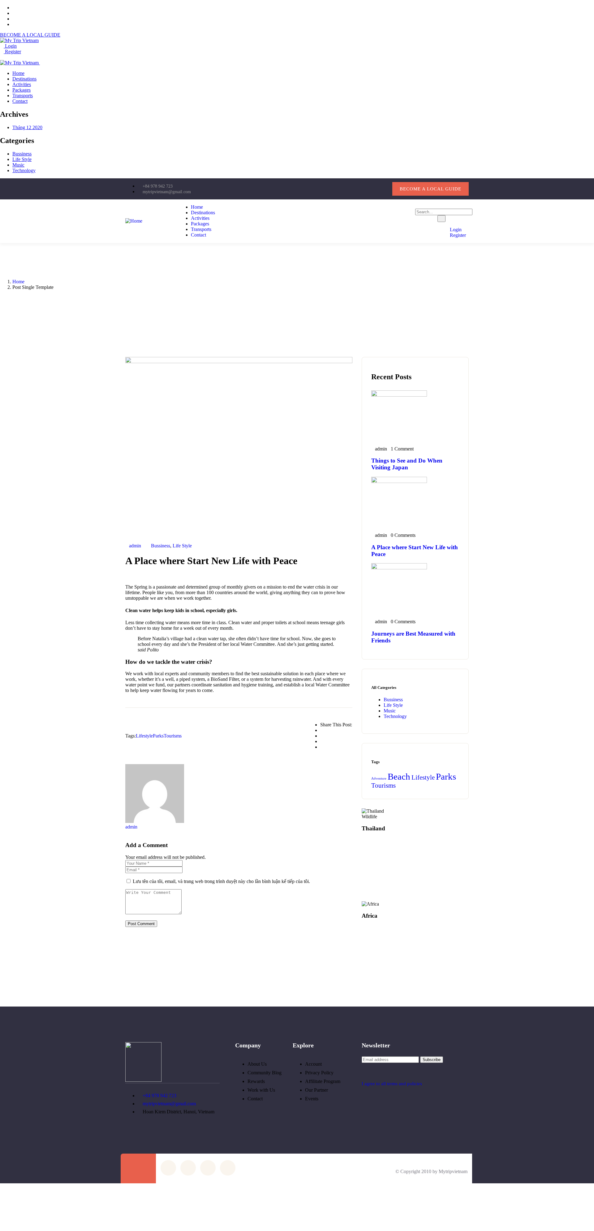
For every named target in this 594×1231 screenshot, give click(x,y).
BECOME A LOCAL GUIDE (30, 34)
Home (18, 281)
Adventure (378, 778)
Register (12, 51)
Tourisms (173, 735)
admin (135, 545)
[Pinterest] (381, 188)
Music (18, 164)
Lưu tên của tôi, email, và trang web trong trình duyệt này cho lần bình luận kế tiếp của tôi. (221, 881)
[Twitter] (322, 188)
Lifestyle (144, 735)
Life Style (22, 159)
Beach (399, 776)
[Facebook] (342, 188)
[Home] (133, 221)
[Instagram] (361, 188)
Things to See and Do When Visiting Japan (406, 464)
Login (10, 46)
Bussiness (22, 153)
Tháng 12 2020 (27, 127)
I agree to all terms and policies (392, 1083)
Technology (24, 170)
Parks (158, 735)
